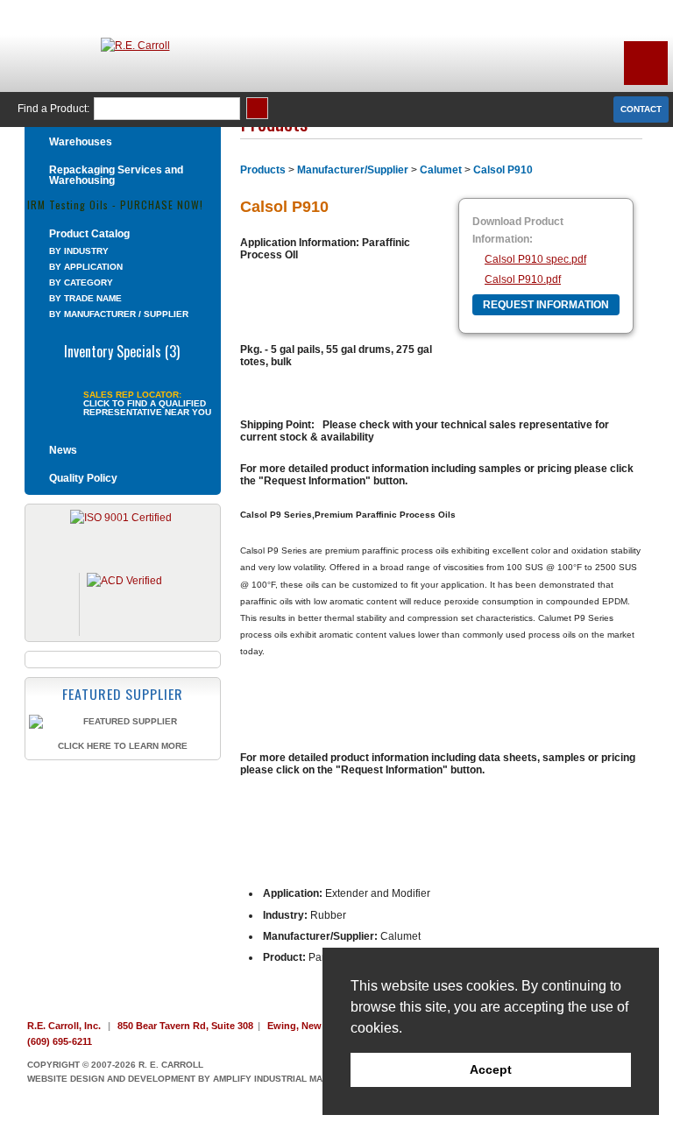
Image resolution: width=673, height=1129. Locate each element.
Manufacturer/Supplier (352, 170)
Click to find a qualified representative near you (147, 408)
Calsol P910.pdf (523, 279)
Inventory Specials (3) (122, 349)
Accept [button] (491, 1069)
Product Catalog (89, 234)
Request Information (546, 305)
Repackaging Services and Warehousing (116, 175)
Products (263, 170)
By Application (86, 267)
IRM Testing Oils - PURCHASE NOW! (115, 203)
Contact (641, 109)
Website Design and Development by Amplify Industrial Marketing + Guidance (223, 1078)
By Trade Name (85, 298)
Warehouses (80, 142)
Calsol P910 (503, 170)
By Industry (79, 251)
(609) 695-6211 (59, 1041)
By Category (81, 282)
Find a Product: (53, 108)
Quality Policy (83, 478)
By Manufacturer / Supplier (118, 314)
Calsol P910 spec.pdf (535, 259)
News (63, 450)
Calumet (441, 170)
